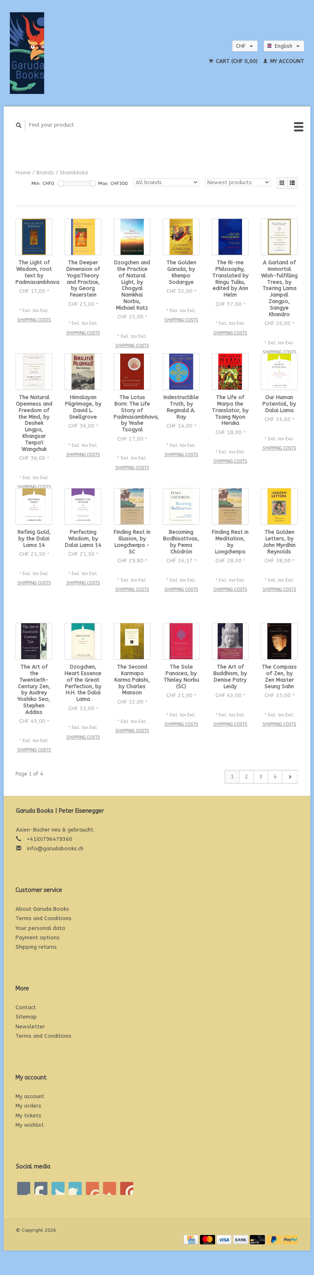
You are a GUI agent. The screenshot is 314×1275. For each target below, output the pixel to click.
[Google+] (58, 1188)
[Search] (19, 125)
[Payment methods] (192, 1239)
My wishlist (30, 1125)
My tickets (28, 1115)
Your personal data (40, 928)
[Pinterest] (75, 1188)
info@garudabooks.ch (55, 848)
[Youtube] (92, 1188)
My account (286, 61)
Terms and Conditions (44, 918)
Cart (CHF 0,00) (236, 61)
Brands (45, 172)
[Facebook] (23, 1188)
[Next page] (289, 776)
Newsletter (30, 1026)
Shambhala (74, 172)
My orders (28, 1106)
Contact (26, 1007)
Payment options (38, 937)
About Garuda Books (42, 909)
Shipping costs (34, 320)
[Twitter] (40, 1188)
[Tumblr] (109, 1188)
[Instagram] (126, 1188)
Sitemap (26, 1017)
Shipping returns (36, 947)
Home (23, 172)
